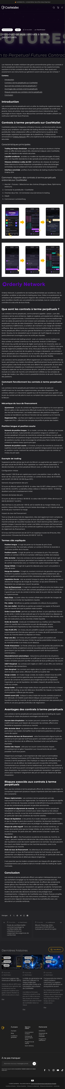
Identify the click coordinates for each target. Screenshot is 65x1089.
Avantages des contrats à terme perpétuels (21, 89)
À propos (13, 1031)
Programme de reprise (29, 1042)
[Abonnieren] (34, 1063)
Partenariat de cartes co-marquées (43, 1035)
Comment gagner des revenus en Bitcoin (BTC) (11, 979)
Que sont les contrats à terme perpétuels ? (21, 86)
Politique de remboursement (46, 1086)
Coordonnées (56, 1086)
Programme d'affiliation (42, 1039)
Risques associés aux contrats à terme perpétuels (23, 92)
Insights (7, 958)
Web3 (17, 29)
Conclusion (9, 95)
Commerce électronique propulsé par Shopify (43, 1083)
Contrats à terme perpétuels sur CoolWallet (21, 83)
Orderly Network (19, 137)
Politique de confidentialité (33, 1086)
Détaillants (42, 1031)
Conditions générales (14, 1036)
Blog (12, 1033)
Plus (3, 999)
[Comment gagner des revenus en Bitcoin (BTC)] (11, 962)
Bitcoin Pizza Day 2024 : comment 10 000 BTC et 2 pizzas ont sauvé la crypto (45, 927)
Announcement (7, 29)
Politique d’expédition (21, 1086)
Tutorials (7, 961)
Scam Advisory (29, 1046)
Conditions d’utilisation (11, 1086)
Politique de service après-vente (29, 1037)
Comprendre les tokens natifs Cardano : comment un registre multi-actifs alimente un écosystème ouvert (53, 982)
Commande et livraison (29, 1032)
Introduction (9, 80)
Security (28, 958)
